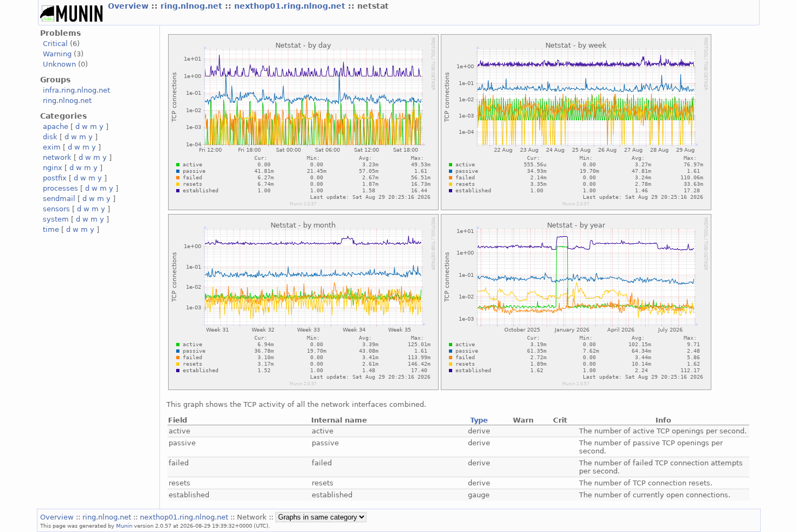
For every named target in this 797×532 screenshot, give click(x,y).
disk (50, 137)
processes (60, 188)
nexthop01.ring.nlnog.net (291, 6)
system (56, 219)
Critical (55, 44)
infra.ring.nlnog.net (76, 90)
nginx (52, 168)
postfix (55, 178)
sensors (56, 209)
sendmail (59, 198)
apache (55, 126)
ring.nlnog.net (192, 6)
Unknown (59, 64)
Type (479, 420)
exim (52, 147)
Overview (129, 6)
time (51, 229)
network (57, 157)
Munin (124, 525)
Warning (57, 54)
